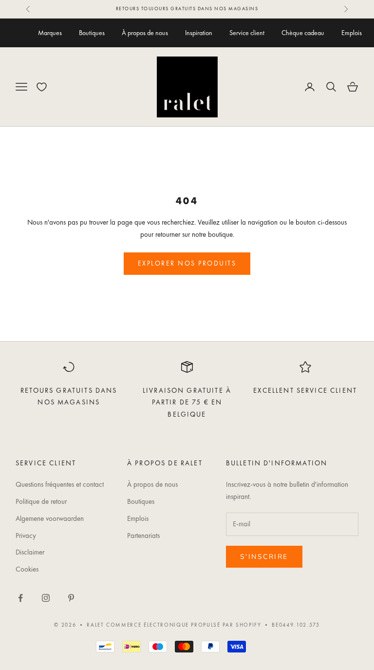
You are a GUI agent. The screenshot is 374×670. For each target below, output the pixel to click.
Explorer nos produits (187, 263)
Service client (246, 32)
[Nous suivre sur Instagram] (46, 598)
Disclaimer (30, 552)
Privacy (26, 535)
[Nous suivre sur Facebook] (20, 598)
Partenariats (143, 535)
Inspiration (198, 32)
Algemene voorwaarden (50, 518)
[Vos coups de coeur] (41, 87)
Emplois (351, 32)
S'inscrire (264, 556)
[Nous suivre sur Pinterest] (71, 598)
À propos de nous (145, 32)
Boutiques (92, 32)
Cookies (27, 569)
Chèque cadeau (302, 32)
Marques (50, 32)
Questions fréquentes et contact (60, 484)
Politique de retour (41, 501)
